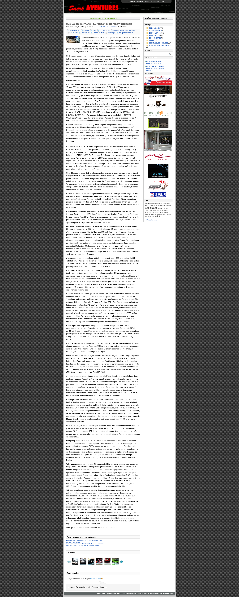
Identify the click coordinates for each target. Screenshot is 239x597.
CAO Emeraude (154, 205)
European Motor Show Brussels (124, 30)
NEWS (151, 40)
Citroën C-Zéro (105, 30)
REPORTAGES (100, 27)
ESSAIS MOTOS (155, 33)
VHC (158, 216)
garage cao (161, 208)
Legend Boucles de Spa (159, 210)
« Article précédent (96, 18)
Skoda (154, 216)
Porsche (147, 214)
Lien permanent (111, 27)
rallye (152, 214)
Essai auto (151, 207)
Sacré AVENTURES (113, 593)
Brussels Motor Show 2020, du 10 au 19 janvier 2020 (84, 540)
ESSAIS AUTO (154, 35)
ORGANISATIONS (155, 30)
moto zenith (155, 212)
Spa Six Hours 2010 (73, 542)
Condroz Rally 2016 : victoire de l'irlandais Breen (82, 545)
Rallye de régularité (160, 214)
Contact (146, 1)
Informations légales (129, 593)
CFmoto (161, 205)
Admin (162, 1)
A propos (154, 1)
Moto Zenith (164, 212)
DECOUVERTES (155, 38)
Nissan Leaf (73, 33)
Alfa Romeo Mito (74, 30)
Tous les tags (152, 220)
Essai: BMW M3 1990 (153, 64)
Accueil (131, 1)
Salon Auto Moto (98, 33)
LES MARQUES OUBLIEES (158, 43)
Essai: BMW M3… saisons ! (155, 66)
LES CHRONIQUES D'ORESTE (160, 45)
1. (67, 578)
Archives (138, 1)
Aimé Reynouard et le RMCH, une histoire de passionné (85, 544)
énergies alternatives (126, 33)
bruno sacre (162, 203)
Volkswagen (111, 33)
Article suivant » (111, 18)
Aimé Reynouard (149, 203)
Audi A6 (86, 30)
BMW (94, 30)
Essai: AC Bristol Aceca (154, 61)
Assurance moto (95, 579)
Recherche (148, 50)
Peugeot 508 (85, 33)
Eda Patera (167, 205)
